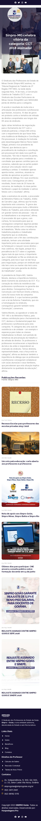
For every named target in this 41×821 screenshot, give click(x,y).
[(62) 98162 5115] (2, 793)
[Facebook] (15, 2)
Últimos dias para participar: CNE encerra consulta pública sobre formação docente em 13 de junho (18, 569)
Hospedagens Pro (10, 811)
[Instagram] (22, 2)
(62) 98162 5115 (11, 794)
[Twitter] (19, 2)
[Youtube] (26, 2)
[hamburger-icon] (36, 14)
